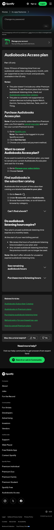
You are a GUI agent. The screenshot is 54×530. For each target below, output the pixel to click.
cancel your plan (31, 124)
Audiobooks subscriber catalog (24, 94)
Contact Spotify (9, 455)
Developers (7, 412)
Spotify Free (7, 487)
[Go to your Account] (48, 42)
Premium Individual (10, 466)
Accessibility (22, 522)
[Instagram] (5, 501)
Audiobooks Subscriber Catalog (19, 303)
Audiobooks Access (11, 492)
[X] (13, 501)
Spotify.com (20, 131)
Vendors (6, 428)
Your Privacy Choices (22, 526)
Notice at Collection (8, 526)
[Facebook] (21, 501)
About (5, 386)
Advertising (7, 418)
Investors (6, 423)
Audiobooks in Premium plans (18, 309)
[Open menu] (50, 4)
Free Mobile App (9, 450)
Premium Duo (8, 471)
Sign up (33, 4)
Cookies (4, 522)
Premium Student (10, 482)
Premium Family (9, 476)
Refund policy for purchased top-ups (21, 320)
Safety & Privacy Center (15, 517)
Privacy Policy (28, 517)
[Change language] (28, 4)
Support (5, 439)
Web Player (7, 444)
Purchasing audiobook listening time (21, 314)
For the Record (8, 396)
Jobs (4, 391)
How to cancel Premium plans (18, 325)
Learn (30, 33)
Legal (4, 517)
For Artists (6, 407)
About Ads (12, 522)
